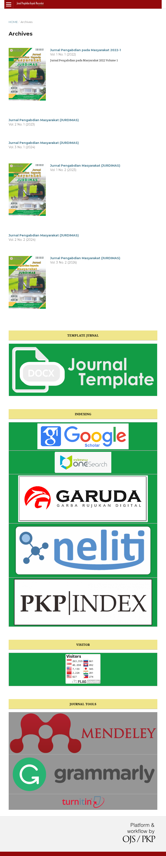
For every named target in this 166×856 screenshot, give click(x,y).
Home (13, 22)
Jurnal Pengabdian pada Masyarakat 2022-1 (85, 50)
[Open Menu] (8, 4)
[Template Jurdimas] (83, 370)
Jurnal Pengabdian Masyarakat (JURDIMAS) (44, 120)
